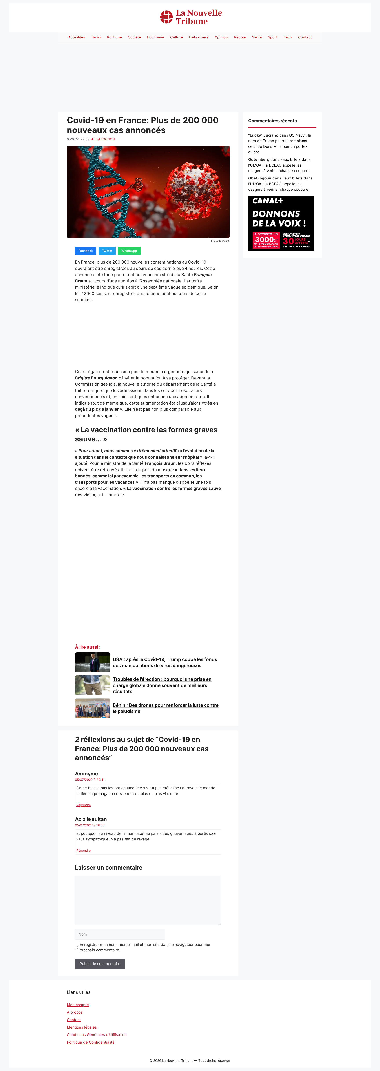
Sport (273, 37)
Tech (288, 37)
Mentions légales (82, 1027)
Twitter (107, 251)
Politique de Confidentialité (91, 1042)
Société (134, 37)
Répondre (83, 805)
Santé (257, 37)
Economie (155, 37)
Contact (305, 37)
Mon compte (78, 1005)
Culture (176, 37)
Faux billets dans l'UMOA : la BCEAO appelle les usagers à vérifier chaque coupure (279, 165)
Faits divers (198, 37)
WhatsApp (129, 251)
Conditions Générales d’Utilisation (97, 1035)
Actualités (76, 37)
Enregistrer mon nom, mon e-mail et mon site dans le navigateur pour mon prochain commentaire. (145, 947)
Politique (114, 37)
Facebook (86, 251)
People (240, 37)
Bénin (96, 37)
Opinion (221, 37)
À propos (75, 1012)
